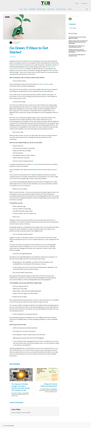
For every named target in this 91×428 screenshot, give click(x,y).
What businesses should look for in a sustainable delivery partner (77, 46)
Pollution (7, 17)
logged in (19, 412)
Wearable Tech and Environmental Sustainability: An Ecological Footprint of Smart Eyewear (77, 51)
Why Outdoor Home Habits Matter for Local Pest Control (77, 55)
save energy (34, 164)
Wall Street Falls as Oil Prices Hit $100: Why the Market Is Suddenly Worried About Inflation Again (78, 42)
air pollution (29, 239)
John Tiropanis (17, 42)
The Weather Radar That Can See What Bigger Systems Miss (77, 37)
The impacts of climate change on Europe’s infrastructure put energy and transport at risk (20, 387)
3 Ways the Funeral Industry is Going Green (48, 385)
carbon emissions (44, 84)
